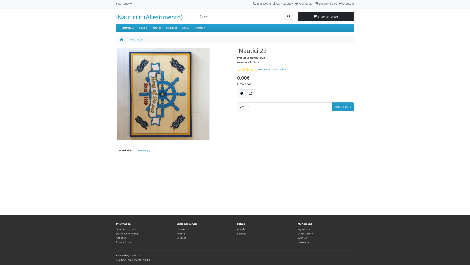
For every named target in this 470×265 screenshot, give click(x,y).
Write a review (278, 69)
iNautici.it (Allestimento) (149, 17)
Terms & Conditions (127, 229)
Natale (185, 27)
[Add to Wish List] (241, 93)
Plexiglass (171, 27)
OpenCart (135, 255)
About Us (121, 237)
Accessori (200, 27)
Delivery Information (127, 233)
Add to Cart (343, 107)
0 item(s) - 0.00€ (327, 16)
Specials (241, 233)
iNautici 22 (136, 39)
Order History (305, 233)
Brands (241, 229)
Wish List (303, 237)
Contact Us (183, 229)
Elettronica (128, 27)
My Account (304, 229)
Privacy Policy (123, 242)
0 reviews (263, 69)
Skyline (143, 27)
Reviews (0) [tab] (144, 150)
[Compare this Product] (250, 93)
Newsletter (304, 242)
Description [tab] (125, 150)
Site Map (181, 237)
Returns (181, 233)
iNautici (156, 27)
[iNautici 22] (163, 95)
